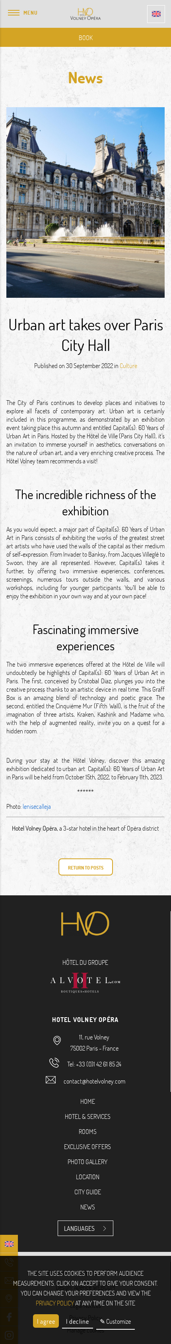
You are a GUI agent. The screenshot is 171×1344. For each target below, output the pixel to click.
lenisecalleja (37, 806)
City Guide (87, 1192)
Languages (79, 1228)
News (87, 1207)
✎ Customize (115, 1321)
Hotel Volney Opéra (34, 828)
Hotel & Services (88, 1116)
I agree (46, 1321)
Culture (128, 365)
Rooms (88, 1131)
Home (87, 1101)
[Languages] (156, 14)
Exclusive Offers (87, 1146)
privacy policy (55, 1303)
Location (87, 1176)
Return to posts (85, 867)
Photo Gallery (87, 1161)
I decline (77, 1321)
